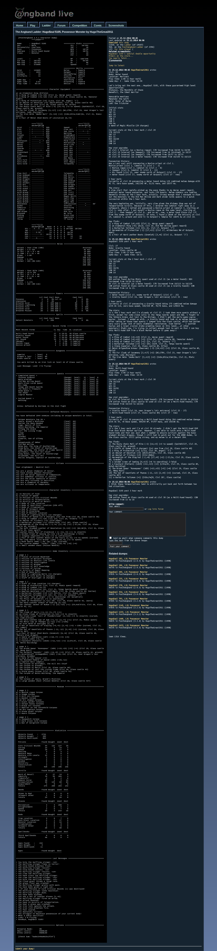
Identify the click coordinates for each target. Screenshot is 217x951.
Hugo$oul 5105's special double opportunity (132, 53)
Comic (98, 25)
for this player (122, 49)
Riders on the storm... (121, 56)
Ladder (46, 25)
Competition (79, 25)
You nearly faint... (119, 58)
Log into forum (155, 509)
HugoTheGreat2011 (140, 70)
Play (32, 25)
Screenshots (116, 25)
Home (19, 25)
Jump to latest (116, 65)
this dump (119, 42)
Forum (61, 25)
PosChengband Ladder (132, 47)
